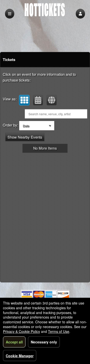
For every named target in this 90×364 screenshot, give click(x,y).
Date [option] (26, 126)
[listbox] (36, 125)
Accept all (14, 341)
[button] (80, 14)
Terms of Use (58, 331)
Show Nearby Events (25, 137)
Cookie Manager (20, 355)
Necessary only (44, 341)
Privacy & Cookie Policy (21, 331)
